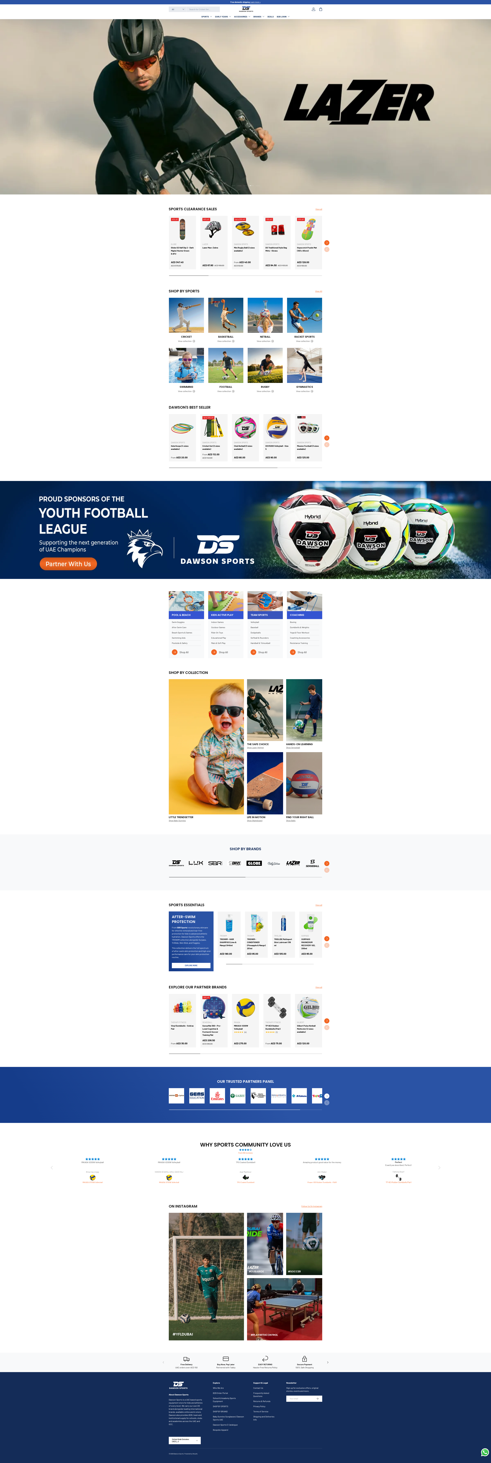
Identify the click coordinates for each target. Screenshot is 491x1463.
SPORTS (205, 16)
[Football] (225, 365)
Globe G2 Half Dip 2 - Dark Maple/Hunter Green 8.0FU (182, 250)
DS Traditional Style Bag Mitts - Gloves (276, 249)
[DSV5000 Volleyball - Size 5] (276, 427)
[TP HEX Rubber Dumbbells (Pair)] (276, 1007)
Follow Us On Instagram (311, 1206)
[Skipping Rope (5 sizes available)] (322, 1177)
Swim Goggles (178, 622)
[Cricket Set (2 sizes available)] (213, 427)
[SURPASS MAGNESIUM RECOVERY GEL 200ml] (310, 923)
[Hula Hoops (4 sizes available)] (182, 427)
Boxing (293, 622)
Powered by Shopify (191, 1454)
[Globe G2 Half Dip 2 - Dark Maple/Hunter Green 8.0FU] (182, 229)
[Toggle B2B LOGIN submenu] (288, 16)
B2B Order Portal (220, 1393)
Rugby (265, 387)
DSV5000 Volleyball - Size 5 (276, 447)
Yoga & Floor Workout (299, 632)
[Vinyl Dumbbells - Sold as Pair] (182, 1007)
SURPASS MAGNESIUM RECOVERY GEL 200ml (308, 944)
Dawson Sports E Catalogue (225, 1424)
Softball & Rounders (260, 638)
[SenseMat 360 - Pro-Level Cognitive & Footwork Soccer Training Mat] (213, 1007)
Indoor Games (217, 622)
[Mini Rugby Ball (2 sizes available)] (245, 229)
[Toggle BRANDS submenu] (263, 16)
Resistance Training (299, 643)
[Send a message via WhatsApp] (485, 1452)
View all (318, 209)
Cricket (186, 337)
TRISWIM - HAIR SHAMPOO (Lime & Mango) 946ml (228, 942)
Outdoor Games (218, 627)
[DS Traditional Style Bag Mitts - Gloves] (276, 229)
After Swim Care (179, 627)
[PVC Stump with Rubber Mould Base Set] (245, 1177)
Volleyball (255, 622)
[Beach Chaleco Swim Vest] (399, 1177)
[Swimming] (186, 365)
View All (318, 291)
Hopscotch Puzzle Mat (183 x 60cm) (307, 249)
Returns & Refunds (261, 1401)
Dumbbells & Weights (299, 627)
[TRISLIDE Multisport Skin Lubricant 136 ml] (283, 923)
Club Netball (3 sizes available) (243, 447)
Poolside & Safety (179, 643)
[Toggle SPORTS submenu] (211, 16)
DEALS (270, 16)
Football (226, 387)
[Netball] (265, 315)
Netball (265, 337)
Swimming (186, 387)
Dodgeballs (256, 632)
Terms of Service (260, 1411)
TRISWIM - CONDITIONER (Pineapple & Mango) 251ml (256, 944)
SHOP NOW (314, 115)
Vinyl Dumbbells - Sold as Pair (182, 1027)
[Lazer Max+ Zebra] (213, 229)
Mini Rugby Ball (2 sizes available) (244, 249)
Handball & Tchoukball (260, 643)
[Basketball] (225, 315)
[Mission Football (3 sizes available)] (308, 427)
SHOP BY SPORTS (220, 1406)
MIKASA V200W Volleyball (241, 1027)
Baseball (254, 627)
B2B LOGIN (282, 16)
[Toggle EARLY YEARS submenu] (230, 16)
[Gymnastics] (304, 365)
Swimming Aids (179, 638)
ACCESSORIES (240, 16)
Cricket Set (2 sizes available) (211, 447)
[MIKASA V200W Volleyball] (245, 1007)
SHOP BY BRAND (220, 1411)
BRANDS (257, 16)
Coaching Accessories (300, 638)
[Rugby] (265, 365)
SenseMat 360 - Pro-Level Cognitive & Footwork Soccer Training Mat (211, 1030)
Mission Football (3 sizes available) (308, 447)
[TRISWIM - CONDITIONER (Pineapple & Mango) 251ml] (256, 923)
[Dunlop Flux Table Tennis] (169, 1177)
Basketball (225, 337)
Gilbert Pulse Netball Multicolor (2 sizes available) (306, 1028)
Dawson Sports (179, 1454)
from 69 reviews (245, 1153)
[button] (320, 9)
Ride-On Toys (217, 632)
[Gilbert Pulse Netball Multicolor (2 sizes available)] (308, 1007)
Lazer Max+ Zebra (210, 247)
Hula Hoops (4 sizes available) (179, 447)
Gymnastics (304, 387)
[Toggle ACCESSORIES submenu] (249, 16)
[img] (245, 1149)
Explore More (191, 965)
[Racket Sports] (304, 315)
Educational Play (218, 638)
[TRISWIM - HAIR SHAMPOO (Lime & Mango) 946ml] (229, 923)
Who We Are (218, 1388)
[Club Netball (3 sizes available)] (245, 427)
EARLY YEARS (221, 16)
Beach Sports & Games (182, 632)
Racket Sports (304, 337)
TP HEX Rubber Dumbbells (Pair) (273, 1027)
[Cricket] (186, 315)
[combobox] (194, 9)
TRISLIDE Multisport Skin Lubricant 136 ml (283, 942)
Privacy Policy (259, 1406)
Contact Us (258, 1388)
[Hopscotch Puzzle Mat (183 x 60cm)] (308, 229)
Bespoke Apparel (220, 1430)
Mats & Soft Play (218, 643)
